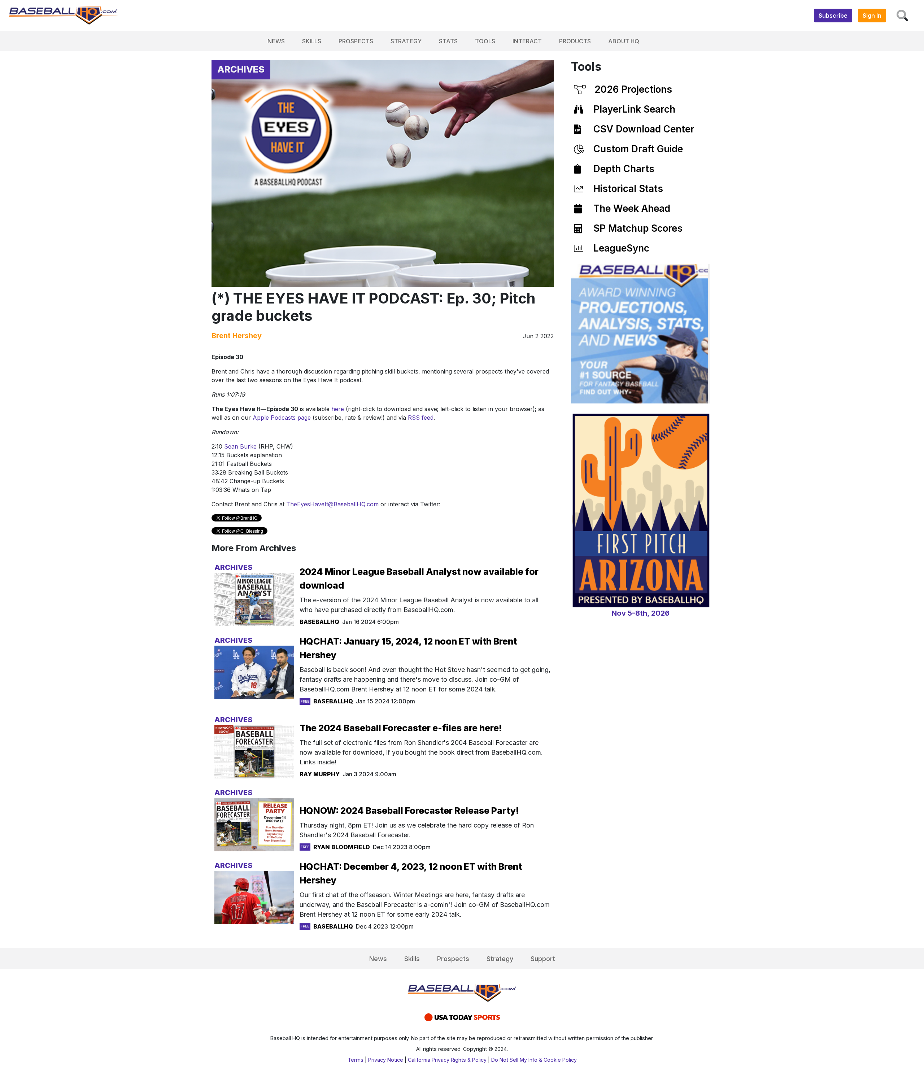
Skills (311, 41)
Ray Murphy (320, 774)
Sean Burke (240, 446)
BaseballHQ (319, 621)
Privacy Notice (385, 1060)
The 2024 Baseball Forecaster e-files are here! (401, 727)
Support (543, 958)
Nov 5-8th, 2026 (640, 613)
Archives (241, 69)
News (276, 41)
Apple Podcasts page (282, 417)
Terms (355, 1060)
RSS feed (420, 417)
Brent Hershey (237, 335)
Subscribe (833, 15)
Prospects (356, 41)
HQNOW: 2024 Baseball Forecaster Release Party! (409, 810)
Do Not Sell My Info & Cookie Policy (534, 1060)
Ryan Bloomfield (341, 847)
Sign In (872, 15)
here (337, 408)
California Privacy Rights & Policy (447, 1060)
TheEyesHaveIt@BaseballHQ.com (332, 504)
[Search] (902, 15)
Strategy (406, 41)
